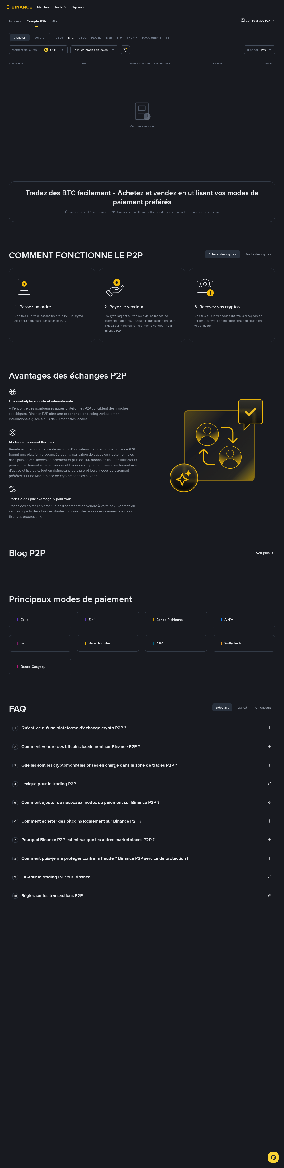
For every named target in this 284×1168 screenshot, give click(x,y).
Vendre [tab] (39, 37)
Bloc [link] (55, 21)
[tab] (15, 21)
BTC (71, 37)
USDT (59, 37)
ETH (119, 37)
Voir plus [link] (263, 553)
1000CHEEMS (151, 37)
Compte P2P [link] (36, 21)
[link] (40, 620)
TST (168, 37)
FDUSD (96, 37)
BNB (109, 37)
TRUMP (132, 37)
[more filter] (125, 49)
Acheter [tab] (19, 37)
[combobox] (54, 49)
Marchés (43, 7)
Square (77, 7)
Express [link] (15, 21)
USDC (82, 37)
